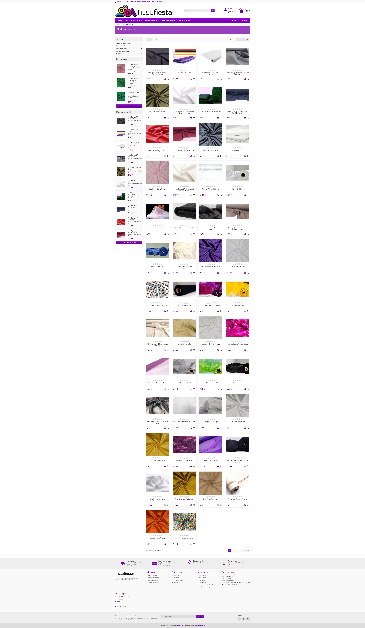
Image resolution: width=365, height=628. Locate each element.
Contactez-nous (203, 582)
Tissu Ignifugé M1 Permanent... (133, 118)
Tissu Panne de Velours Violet (211, 266)
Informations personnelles (123, 596)
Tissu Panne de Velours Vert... (133, 79)
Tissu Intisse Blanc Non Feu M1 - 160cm (210, 73)
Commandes (120, 599)
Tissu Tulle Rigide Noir (184, 305)
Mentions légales (203, 575)
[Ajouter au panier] (165, 79)
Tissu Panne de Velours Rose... (133, 65)
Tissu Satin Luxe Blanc (237, 422)
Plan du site (202, 580)
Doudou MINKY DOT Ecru (211, 344)
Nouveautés (244, 20)
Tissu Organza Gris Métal (184, 383)
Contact (161, 1)
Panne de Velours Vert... (133, 93)
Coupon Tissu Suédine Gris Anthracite (211, 228)
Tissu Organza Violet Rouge (211, 305)
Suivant (247, 550)
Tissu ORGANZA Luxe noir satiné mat (157, 422)
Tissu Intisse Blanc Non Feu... (133, 143)
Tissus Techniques (185, 20)
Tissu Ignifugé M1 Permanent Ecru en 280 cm (184, 190)
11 (241, 550)
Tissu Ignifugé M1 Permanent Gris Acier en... (238, 73)
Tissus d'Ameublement (169, 20)
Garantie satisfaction (153, 578)
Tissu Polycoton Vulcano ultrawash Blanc (157, 500)
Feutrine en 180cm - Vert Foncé (134, 193)
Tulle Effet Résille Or (184, 344)
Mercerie (119, 20)
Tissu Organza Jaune (237, 305)
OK (212, 11)
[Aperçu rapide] (168, 79)
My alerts (119, 609)
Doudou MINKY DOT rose (157, 189)
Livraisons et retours (153, 575)
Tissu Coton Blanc (238, 150)
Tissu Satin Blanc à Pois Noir (157, 305)
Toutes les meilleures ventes (129, 243)
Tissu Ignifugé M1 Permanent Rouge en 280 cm (157, 151)
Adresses (119, 604)
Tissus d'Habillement (151, 20)
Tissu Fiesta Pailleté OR (211, 499)
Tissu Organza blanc (157, 228)
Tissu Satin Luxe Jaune (157, 460)
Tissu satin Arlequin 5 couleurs (184, 538)
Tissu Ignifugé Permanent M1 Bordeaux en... (184, 151)
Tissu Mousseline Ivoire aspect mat (184, 267)
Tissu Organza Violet (211, 460)
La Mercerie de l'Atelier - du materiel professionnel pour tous (205, 586)
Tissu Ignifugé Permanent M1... (133, 231)
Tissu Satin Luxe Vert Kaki (134, 168)
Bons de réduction (121, 606)
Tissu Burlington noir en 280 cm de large (237, 461)
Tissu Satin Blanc (237, 189)
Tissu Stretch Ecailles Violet (184, 460)
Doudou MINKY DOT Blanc (211, 189)
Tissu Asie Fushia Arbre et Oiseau (238, 344)
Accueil (119, 39)
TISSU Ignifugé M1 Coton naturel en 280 (157, 345)
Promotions (234, 20)
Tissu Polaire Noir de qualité (184, 228)
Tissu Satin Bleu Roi (157, 266)
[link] (239, 619)
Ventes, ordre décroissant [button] (243, 40)
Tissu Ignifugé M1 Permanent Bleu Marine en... (237, 112)
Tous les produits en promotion (129, 106)
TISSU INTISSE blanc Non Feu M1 (184, 422)
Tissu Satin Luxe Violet (133, 130)
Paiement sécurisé (153, 580)
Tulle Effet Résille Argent (211, 422)
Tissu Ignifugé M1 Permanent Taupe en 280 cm (237, 228)
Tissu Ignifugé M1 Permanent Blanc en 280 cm (184, 112)
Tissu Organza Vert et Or (211, 383)
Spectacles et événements (134, 20)
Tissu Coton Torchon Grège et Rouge (238, 500)
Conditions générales (153, 582)
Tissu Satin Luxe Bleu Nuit (210, 150)
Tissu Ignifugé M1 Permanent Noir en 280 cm (157, 73)
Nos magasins (202, 578)
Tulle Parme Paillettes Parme (157, 383)
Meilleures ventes (178, 580)
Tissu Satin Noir (238, 383)
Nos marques (177, 582)
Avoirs (118, 601)
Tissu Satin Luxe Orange (157, 538)
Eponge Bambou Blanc (237, 266)
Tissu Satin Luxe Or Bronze (184, 499)
